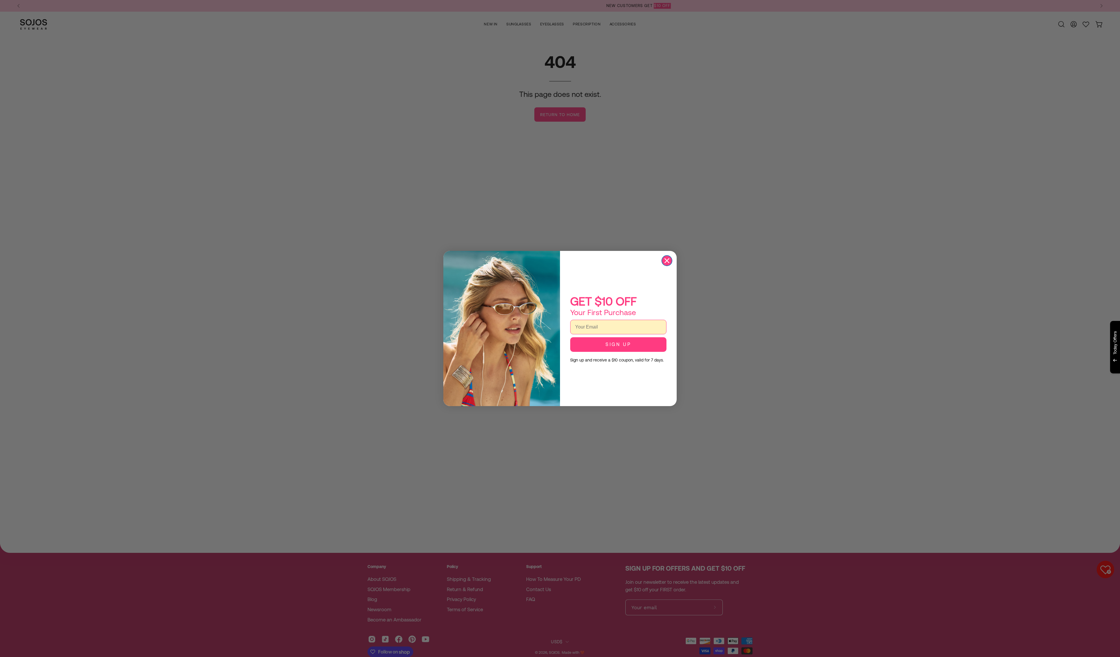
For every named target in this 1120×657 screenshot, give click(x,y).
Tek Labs (1063, 380)
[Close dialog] (667, 261)
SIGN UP (618, 344)
